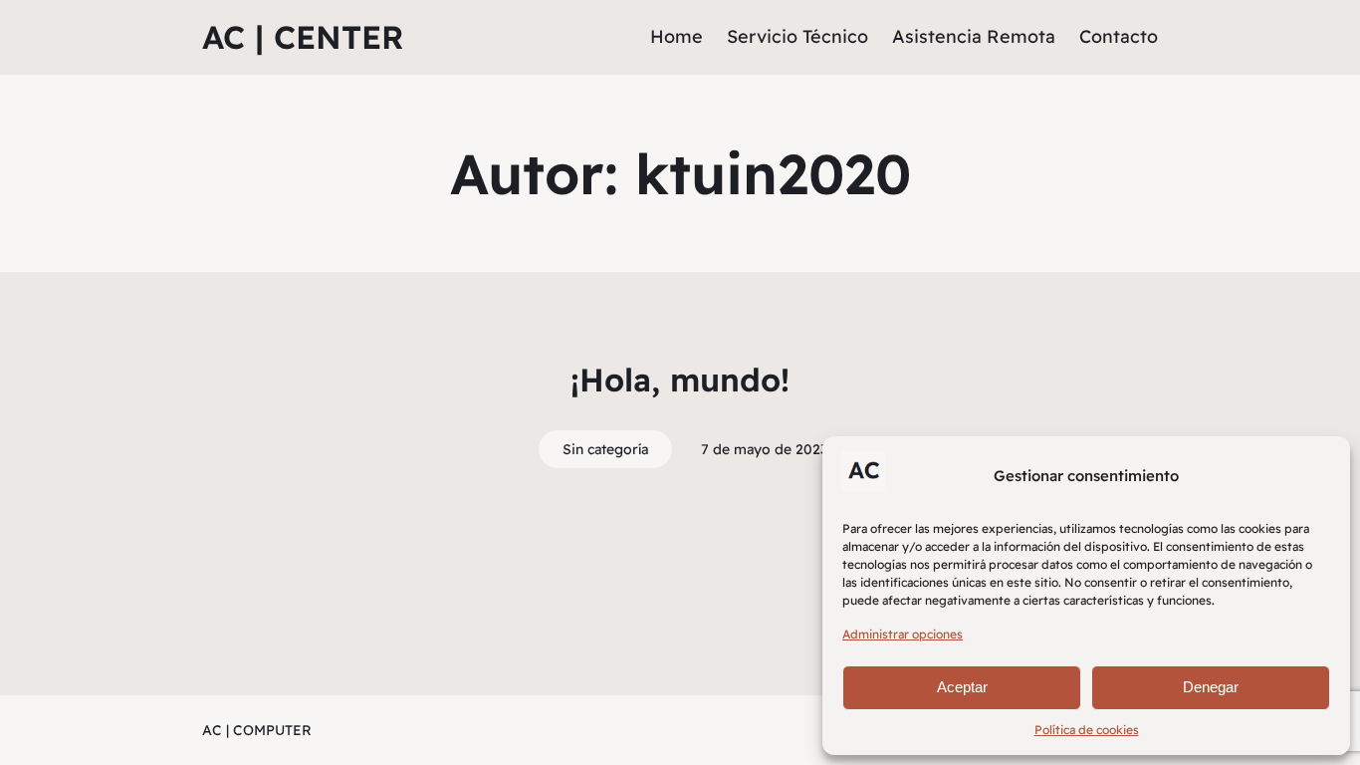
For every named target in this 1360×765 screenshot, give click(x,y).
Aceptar (962, 686)
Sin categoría (605, 449)
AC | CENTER (302, 37)
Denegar (1211, 686)
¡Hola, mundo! (680, 379)
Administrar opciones (902, 634)
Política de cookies (1086, 729)
